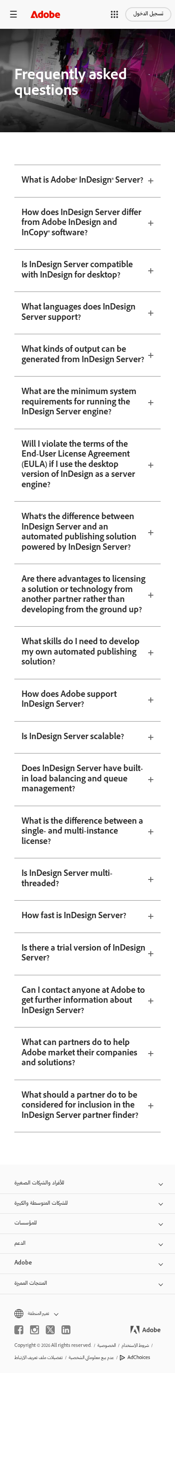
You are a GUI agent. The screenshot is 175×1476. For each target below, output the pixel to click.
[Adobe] (45, 14)
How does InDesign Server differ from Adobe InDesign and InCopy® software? (81, 223)
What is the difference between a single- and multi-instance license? (82, 832)
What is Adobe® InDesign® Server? (82, 181)
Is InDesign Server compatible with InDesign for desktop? (77, 270)
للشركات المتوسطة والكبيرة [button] (41, 1203)
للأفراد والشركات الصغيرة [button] (39, 1183)
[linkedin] (65, 1329)
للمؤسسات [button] (25, 1223)
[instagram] (34, 1329)
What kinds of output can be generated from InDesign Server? (83, 355)
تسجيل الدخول (148, 14)
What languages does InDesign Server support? (79, 312)
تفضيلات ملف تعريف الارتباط (38, 1358)
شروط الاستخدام (135, 1346)
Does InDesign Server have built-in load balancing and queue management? (82, 779)
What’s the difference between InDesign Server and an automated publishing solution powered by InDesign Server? (79, 532)
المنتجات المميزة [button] (30, 1283)
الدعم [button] (20, 1243)
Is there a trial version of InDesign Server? (83, 953)
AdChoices (138, 1358)
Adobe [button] (23, 1263)
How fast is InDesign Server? (74, 916)
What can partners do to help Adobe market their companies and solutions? (79, 1053)
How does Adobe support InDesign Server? (69, 700)
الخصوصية (106, 1346)
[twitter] (50, 1329)
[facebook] (18, 1329)
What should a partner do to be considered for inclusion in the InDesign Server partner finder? (80, 1106)
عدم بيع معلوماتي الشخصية (91, 1358)
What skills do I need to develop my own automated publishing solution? (81, 652)
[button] (114, 14)
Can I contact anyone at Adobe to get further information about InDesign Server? (83, 1001)
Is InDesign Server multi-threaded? (67, 879)
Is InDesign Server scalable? (73, 737)
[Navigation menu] (13, 14)
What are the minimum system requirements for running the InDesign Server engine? (79, 402)
